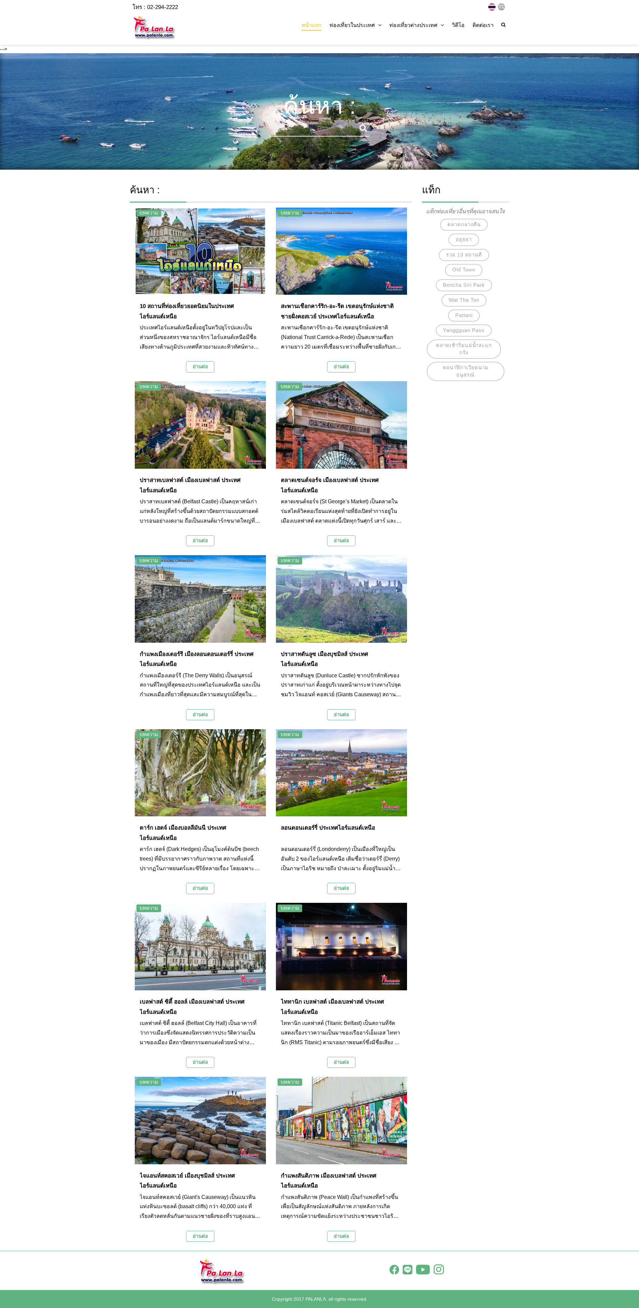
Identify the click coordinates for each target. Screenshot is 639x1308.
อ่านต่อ (200, 366)
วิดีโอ (458, 25)
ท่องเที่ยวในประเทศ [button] (352, 25)
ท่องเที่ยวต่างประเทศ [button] (413, 25)
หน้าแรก (311, 25)
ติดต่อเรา (483, 25)
